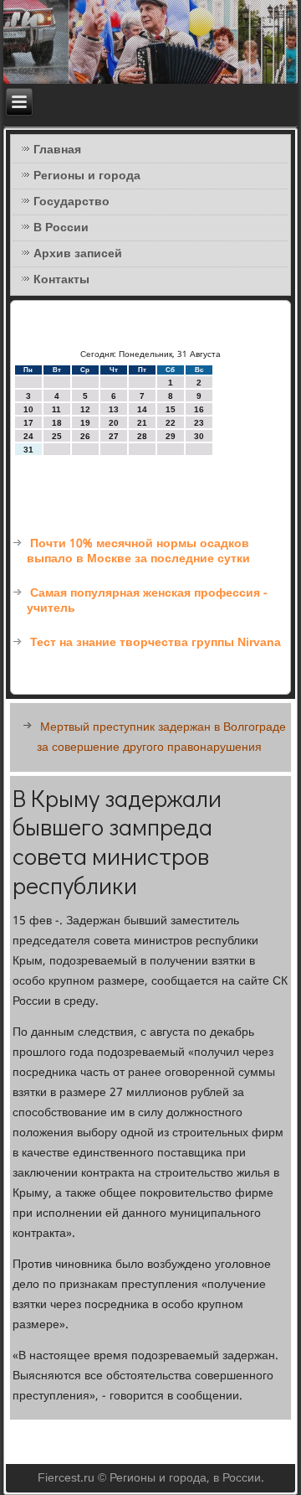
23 (199, 422)
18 (57, 422)
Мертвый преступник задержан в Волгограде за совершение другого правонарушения (161, 737)
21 (142, 422)
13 (114, 409)
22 (171, 422)
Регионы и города (86, 176)
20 (114, 422)
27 (114, 436)
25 (57, 436)
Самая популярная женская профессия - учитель (147, 600)
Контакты (61, 280)
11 (56, 409)
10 (28, 409)
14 (142, 409)
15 (171, 409)
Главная (57, 150)
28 (142, 436)
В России (61, 228)
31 (28, 449)
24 (28, 436)
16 (199, 409)
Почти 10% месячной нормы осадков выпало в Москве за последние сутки (138, 551)
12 (85, 409)
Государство (71, 202)
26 (85, 436)
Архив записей (77, 254)
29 (171, 436)
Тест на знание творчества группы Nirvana (155, 643)
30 (199, 436)
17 (28, 422)
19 (85, 422)
